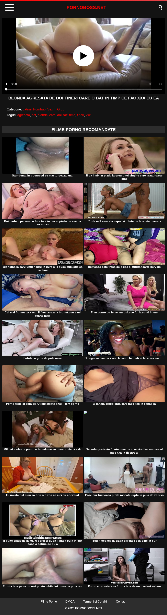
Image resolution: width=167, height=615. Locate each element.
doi (59, 115)
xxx (88, 115)
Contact (121, 601)
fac (65, 115)
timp (72, 115)
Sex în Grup (55, 109)
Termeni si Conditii (95, 601)
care (52, 115)
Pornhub (39, 109)
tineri (80, 115)
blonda (43, 115)
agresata (23, 115)
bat (34, 115)
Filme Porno (49, 601)
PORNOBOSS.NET (86, 7)
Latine (27, 109)
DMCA (70, 601)
